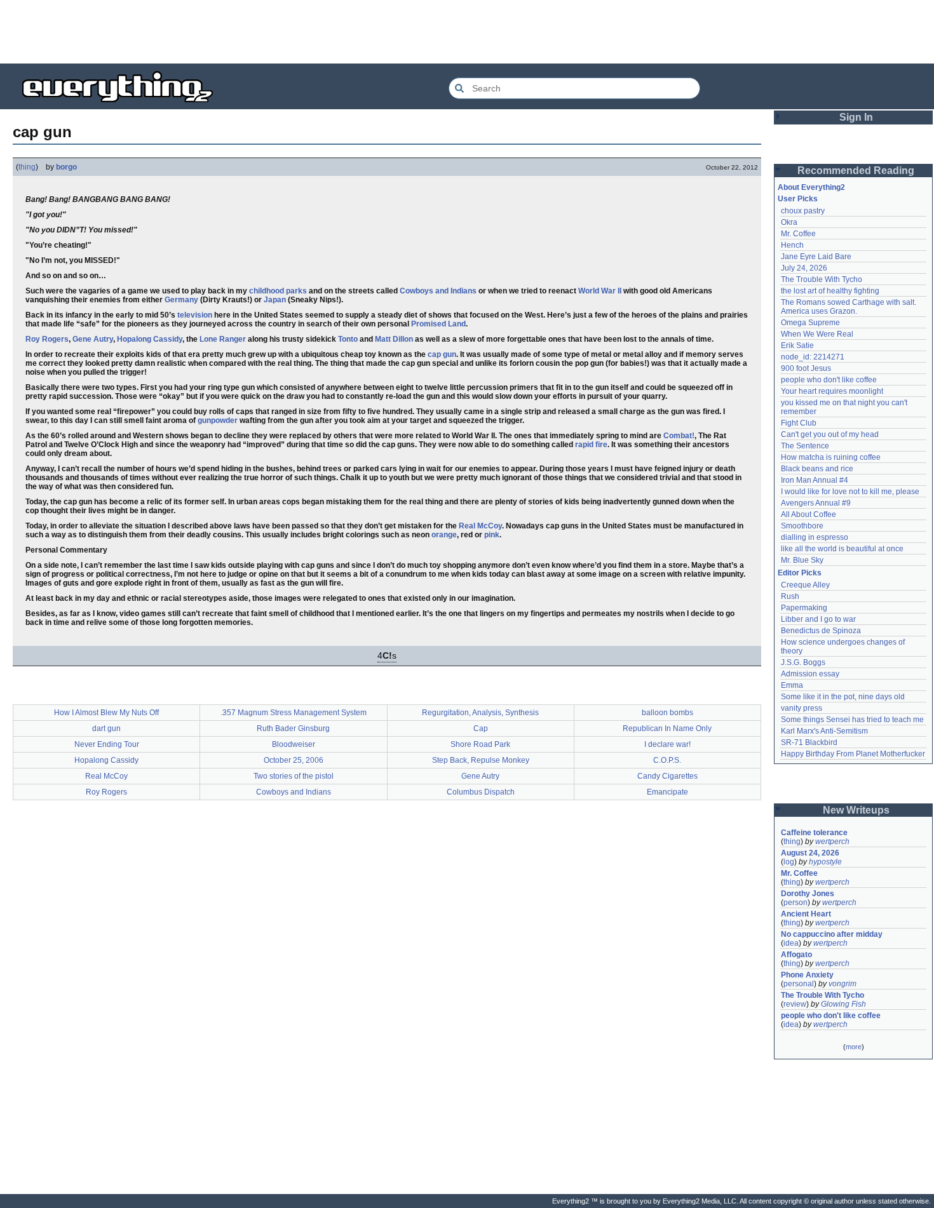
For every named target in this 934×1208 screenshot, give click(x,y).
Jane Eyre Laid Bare (816, 256)
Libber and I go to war (818, 619)
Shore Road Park (480, 744)
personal (798, 983)
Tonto (348, 339)
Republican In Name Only (667, 728)
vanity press (801, 708)
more (854, 1046)
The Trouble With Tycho (821, 279)
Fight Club (798, 423)
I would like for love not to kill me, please (850, 491)
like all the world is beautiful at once (842, 548)
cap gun (442, 354)
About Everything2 (811, 187)
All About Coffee (808, 514)
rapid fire (591, 444)
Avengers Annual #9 (816, 503)
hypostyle (825, 861)
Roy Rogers (47, 339)
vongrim (842, 983)
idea (791, 943)
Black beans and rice (817, 468)
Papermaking (804, 607)
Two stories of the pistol (294, 776)
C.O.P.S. (667, 760)
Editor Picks (800, 572)
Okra (789, 222)
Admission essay (810, 673)
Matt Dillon (394, 339)
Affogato (796, 954)
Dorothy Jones (807, 893)
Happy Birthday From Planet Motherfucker (853, 753)
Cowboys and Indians (438, 290)
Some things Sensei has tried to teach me (852, 719)
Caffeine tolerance (814, 832)
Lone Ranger (223, 339)
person (795, 902)
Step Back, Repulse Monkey (480, 760)
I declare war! (667, 744)
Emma (792, 685)
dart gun (106, 728)
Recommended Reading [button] (855, 170)
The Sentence (805, 445)
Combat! (678, 435)
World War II (599, 290)
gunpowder (218, 420)
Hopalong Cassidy (149, 339)
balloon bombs (667, 712)
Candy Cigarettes (667, 776)
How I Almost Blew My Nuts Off (106, 712)
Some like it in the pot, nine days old (843, 696)
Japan (275, 299)
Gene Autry (92, 339)
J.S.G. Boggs (803, 662)
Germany (181, 299)
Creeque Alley (805, 585)
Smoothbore (802, 525)
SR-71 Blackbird (809, 742)
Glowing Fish (843, 1004)
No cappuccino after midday (832, 934)
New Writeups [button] (856, 810)
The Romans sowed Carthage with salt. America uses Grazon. (849, 307)
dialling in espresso (814, 537)
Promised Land (438, 323)
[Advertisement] (467, 31)
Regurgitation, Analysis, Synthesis (480, 712)
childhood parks (278, 290)
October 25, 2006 (293, 760)
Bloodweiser (293, 744)
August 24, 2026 (810, 853)
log (788, 861)
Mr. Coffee (798, 233)
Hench (792, 245)
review (794, 1004)
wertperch (832, 841)
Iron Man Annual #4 (814, 480)
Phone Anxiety (807, 974)
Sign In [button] (856, 117)
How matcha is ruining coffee (831, 457)
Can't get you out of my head (830, 434)
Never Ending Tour (106, 744)
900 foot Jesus (806, 368)
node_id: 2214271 (812, 356)
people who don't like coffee (829, 379)
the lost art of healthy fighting (830, 290)
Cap (480, 728)
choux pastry (803, 210)
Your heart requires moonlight (832, 391)
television (194, 315)
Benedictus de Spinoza (821, 630)
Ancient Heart (806, 913)
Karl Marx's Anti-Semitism (824, 731)
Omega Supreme (810, 322)
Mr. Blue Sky (802, 560)
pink (491, 534)
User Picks (798, 198)
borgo (66, 167)
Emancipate (667, 792)
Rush (790, 596)
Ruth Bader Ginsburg (293, 728)
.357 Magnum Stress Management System (293, 712)
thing (27, 167)
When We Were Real (817, 334)
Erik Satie (797, 345)
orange (444, 534)
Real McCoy (480, 525)
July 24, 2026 (804, 268)
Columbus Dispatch (481, 792)
